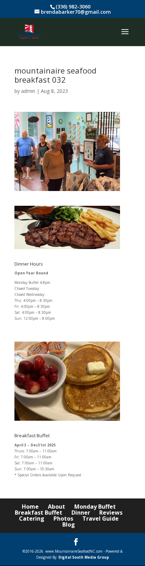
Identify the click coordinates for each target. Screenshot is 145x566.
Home (30, 506)
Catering (31, 518)
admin (28, 91)
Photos (63, 518)
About (56, 506)
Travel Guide (100, 518)
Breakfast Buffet (38, 512)
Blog (68, 524)
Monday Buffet (95, 506)
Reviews (110, 512)
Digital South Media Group (83, 557)
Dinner (80, 512)
